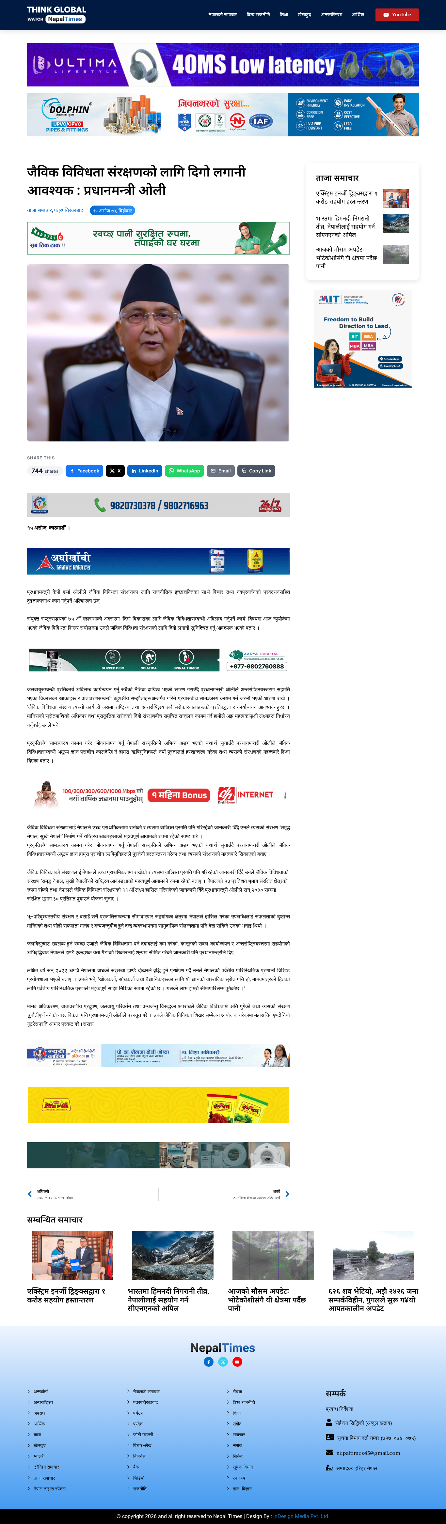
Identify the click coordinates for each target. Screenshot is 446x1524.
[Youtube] (237, 1362)
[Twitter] (223, 1362)
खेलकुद (304, 14)
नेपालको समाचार (223, 14)
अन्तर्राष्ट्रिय (331, 14)
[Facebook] (209, 1362)
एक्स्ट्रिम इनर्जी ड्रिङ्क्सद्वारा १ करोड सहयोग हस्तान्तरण (346, 197)
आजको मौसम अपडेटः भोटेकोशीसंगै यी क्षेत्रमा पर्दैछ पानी (346, 257)
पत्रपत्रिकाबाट (68, 210)
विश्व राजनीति (258, 14)
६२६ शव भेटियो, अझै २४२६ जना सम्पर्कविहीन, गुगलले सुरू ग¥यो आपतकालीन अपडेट (373, 1299)
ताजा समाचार (39, 210)
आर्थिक (358, 14)
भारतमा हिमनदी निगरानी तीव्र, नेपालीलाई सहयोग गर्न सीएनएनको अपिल (345, 226)
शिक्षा (284, 14)
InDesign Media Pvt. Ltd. (301, 1516)
